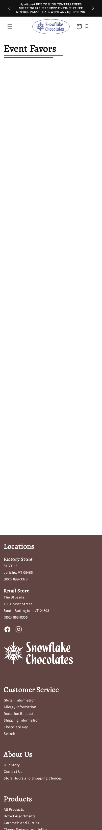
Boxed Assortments (19, 816)
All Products (14, 809)
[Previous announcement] (9, 8)
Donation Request (19, 713)
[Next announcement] (92, 8)
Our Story (12, 765)
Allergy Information (20, 707)
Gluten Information (20, 700)
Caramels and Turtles (21, 823)
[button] (9, 26)
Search (9, 733)
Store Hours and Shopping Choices (33, 778)
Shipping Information (22, 720)
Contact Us (13, 771)
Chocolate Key (16, 727)
